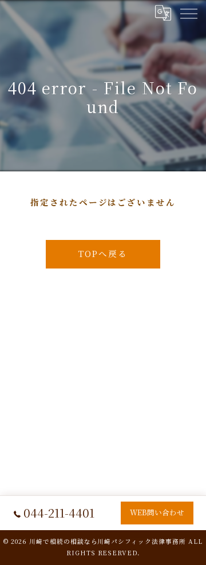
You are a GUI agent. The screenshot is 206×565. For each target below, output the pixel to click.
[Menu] (188, 12)
